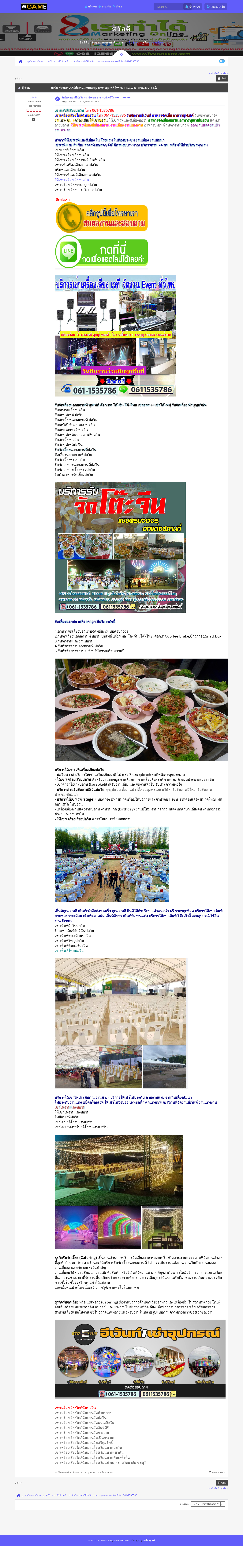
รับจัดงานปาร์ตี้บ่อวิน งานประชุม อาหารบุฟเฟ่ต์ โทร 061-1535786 (96, 97)
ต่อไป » (224, 73)
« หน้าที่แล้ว (214, 73)
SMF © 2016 (106, 1540)
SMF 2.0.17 (93, 1540)
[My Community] (34, 6)
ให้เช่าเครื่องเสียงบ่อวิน (72, 179)
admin (33, 97)
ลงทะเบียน (156, 42)
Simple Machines (121, 1540)
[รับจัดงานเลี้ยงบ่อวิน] (101, 232)
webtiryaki (149, 1540)
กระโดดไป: (185, 1504)
